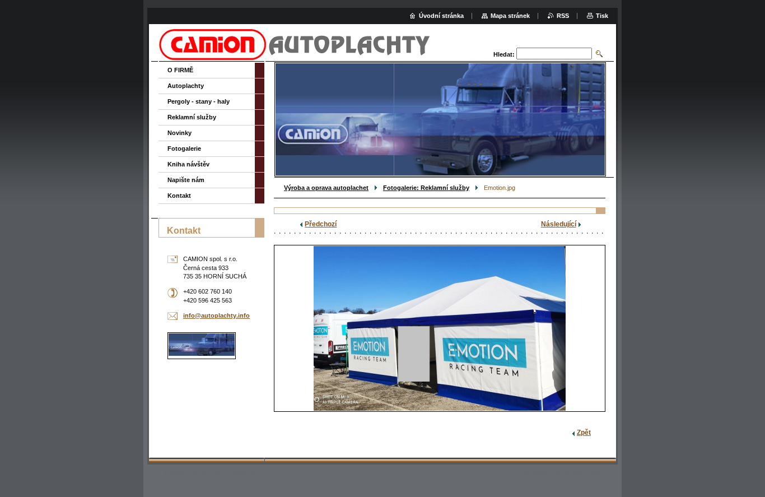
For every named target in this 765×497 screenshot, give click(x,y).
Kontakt (179, 195)
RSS (563, 15)
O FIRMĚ (180, 70)
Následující (558, 224)
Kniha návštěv (188, 164)
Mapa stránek (510, 15)
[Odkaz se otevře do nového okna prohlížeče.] (439, 328)
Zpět (584, 432)
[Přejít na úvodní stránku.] (294, 56)
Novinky (179, 132)
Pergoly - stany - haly (198, 101)
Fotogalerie (184, 148)
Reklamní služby (191, 117)
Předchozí (321, 224)
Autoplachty (185, 85)
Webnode (587, 472)
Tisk (602, 15)
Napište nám (185, 179)
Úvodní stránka (441, 15)
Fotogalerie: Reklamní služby (426, 187)
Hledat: (504, 54)
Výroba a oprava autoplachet (326, 187)
